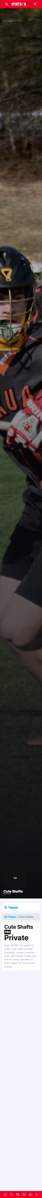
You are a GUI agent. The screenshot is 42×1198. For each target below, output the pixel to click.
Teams (13, 907)
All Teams (10, 916)
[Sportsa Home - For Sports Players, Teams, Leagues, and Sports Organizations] (20, 4)
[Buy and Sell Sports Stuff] (24, 1194)
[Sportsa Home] (5, 1194)
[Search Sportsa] (6, 4)
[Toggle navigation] (35, 4)
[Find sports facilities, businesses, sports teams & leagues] (30, 1194)
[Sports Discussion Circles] (12, 1194)
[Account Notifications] (36, 1194)
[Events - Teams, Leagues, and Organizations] (18, 1194)
